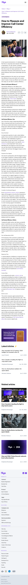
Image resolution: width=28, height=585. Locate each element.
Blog (8, 9)
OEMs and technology (6, 522)
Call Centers (4, 512)
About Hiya (3, 542)
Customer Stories (5, 533)
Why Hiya (3, 529)
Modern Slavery (4, 540)
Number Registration (5, 481)
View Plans (3, 486)
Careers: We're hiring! (6, 545)
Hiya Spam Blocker (5, 499)
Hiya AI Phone (4, 501)
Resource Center (4, 553)
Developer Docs (4, 560)
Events (2, 565)
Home (3, 9)
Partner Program (4, 556)
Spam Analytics (4, 491)
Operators (3, 520)
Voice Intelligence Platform (7, 535)
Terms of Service (4, 581)
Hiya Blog (3, 562)
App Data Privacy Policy (6, 583)
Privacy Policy (4, 579)
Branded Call (4, 484)
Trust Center (4, 538)
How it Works (4, 531)
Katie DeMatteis (11, 32)
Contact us (3, 547)
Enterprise (3, 510)
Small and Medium (5, 514)
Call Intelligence (5, 16)
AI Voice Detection (5, 494)
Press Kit (3, 567)
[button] (25, 2)
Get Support (4, 558)
